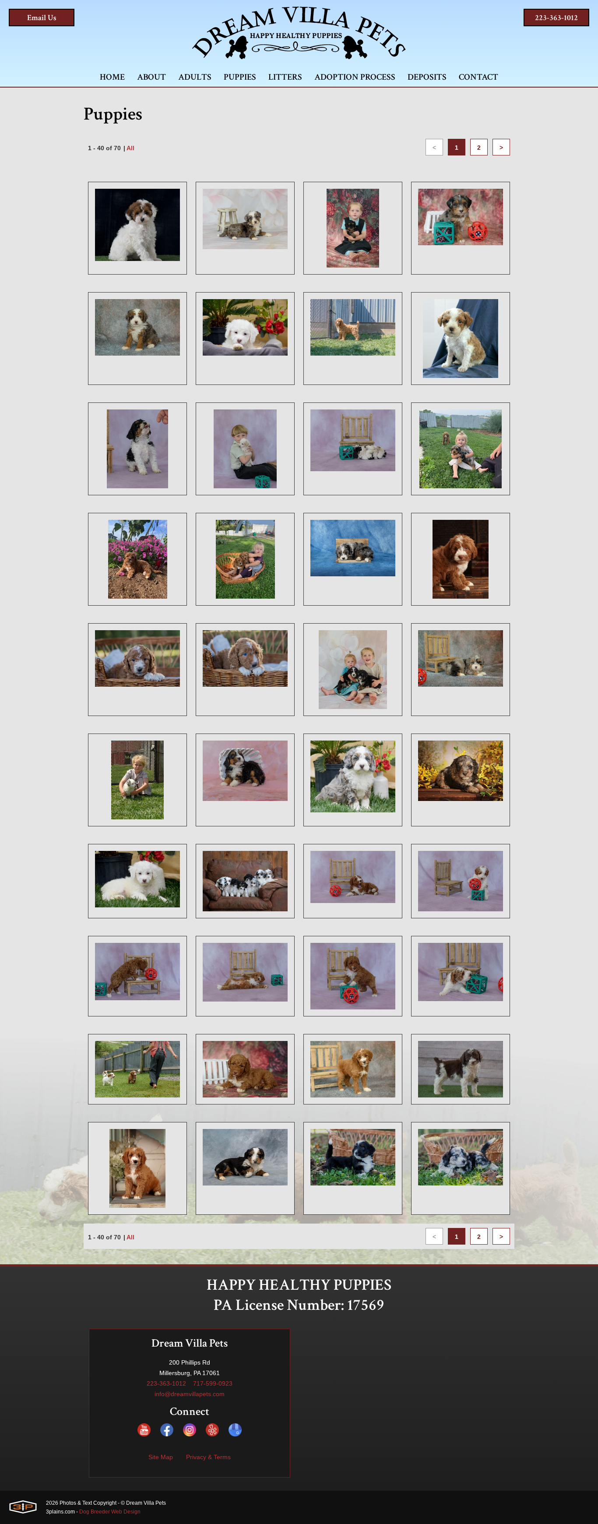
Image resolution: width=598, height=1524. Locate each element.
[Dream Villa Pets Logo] (299, 33)
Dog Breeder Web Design (110, 1512)
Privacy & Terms (208, 1456)
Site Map (160, 1456)
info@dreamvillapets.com (190, 1393)
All (130, 148)
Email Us (41, 18)
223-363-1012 (556, 18)
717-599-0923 (212, 1383)
